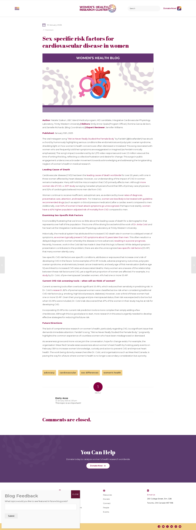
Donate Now (96, 466)
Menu (17, 8)
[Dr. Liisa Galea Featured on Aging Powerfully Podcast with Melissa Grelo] (193, 265)
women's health (112, 372)
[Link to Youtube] (163, 526)
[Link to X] (167, 526)
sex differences (89, 372)
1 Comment (49, 30)
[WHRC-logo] (98, 8)
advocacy (49, 372)
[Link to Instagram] (175, 526)
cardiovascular (68, 372)
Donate (106, 499)
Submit (11, 516)
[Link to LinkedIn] (171, 526)
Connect (107, 503)
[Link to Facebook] (159, 526)
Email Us (151, 495)
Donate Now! (169, 8)
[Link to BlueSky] (180, 526)
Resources (107, 495)
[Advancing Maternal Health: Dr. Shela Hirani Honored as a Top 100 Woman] (2, 265)
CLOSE (75, 494)
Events (106, 512)
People (106, 507)
